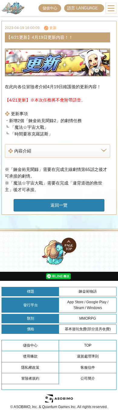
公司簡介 (87, 378)
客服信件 (87, 367)
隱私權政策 (30, 367)
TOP (87, 345)
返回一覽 (59, 205)
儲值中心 (50, 8)
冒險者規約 (30, 378)
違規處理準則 (88, 356)
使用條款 (30, 356)
